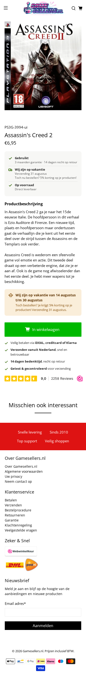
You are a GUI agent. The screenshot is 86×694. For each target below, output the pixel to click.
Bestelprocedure (18, 510)
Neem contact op (18, 481)
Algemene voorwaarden (24, 471)
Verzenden (13, 505)
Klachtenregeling (18, 525)
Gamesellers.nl (33, 651)
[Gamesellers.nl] (43, 8)
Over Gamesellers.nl (21, 466)
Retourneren (15, 515)
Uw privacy (13, 476)
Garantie (12, 520)
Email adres (15, 603)
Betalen (11, 500)
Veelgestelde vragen (21, 530)
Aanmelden (43, 625)
